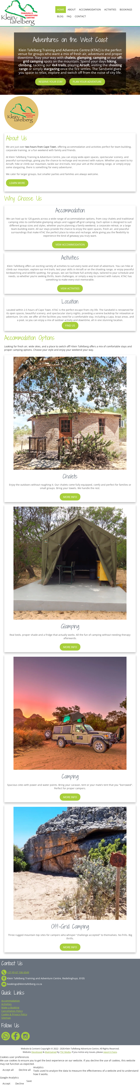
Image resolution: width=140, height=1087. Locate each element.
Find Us (70, 325)
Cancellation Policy (12, 1011)
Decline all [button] (25, 1069)
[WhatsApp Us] (5, 1035)
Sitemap (6, 1017)
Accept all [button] (8, 1069)
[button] (134, 1078)
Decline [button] (19, 1083)
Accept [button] (6, 1083)
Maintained (51, 1052)
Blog (60, 16)
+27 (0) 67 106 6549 (18, 972)
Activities (110, 9)
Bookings (126, 9)
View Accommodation (70, 244)
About (72, 9)
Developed (36, 1052)
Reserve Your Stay (50, 81)
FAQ (69, 16)
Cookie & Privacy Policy (14, 1014)
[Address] (3, 978)
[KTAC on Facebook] (15, 1035)
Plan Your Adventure (87, 81)
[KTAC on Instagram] (25, 1035)
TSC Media (65, 1052)
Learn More (17, 183)
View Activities (70, 288)
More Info (70, 497)
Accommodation (90, 9)
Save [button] (29, 1081)
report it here (110, 1052)
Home (60, 9)
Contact (80, 16)
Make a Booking (10, 1007)
